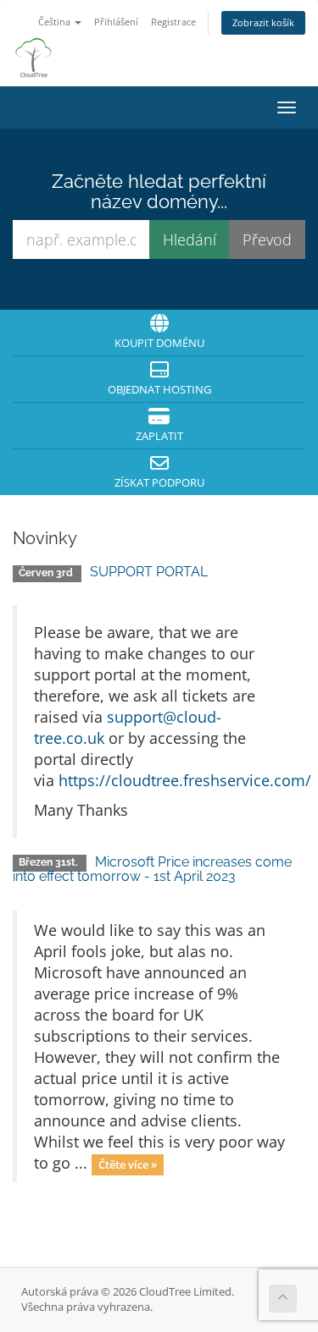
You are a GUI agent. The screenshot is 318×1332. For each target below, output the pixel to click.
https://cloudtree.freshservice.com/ (185, 780)
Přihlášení (116, 21)
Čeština (55, 21)
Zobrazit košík (263, 22)
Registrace (173, 21)
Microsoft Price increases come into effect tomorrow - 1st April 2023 (152, 869)
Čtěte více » (127, 1164)
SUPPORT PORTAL (149, 572)
